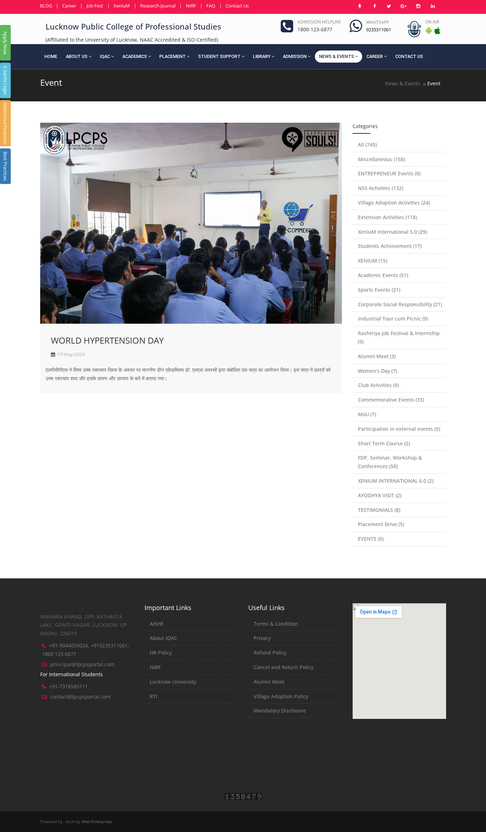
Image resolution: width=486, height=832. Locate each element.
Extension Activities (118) (387, 217)
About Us (77, 56)
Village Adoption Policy (281, 696)
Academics (134, 56)
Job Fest (94, 5)
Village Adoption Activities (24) (394, 202)
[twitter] (389, 6)
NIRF (191, 5)
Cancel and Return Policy (283, 667)
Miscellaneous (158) (381, 159)
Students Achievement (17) (390, 246)
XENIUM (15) (372, 260)
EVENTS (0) (371, 538)
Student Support (219, 56)
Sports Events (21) (379, 289)
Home (50, 56)
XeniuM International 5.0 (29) (392, 231)
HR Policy (161, 652)
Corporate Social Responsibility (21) (400, 304)
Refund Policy (270, 652)
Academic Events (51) (383, 275)
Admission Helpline (319, 22)
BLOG (46, 5)
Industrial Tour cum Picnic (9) (393, 318)
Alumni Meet (269, 681)
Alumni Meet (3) (377, 356)
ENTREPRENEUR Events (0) (389, 173)
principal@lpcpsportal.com (82, 664)
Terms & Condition (276, 623)
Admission (295, 56)
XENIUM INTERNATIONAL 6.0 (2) (395, 480)
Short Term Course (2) (384, 443)
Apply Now (5, 42)
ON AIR (432, 22)
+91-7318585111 (68, 686)
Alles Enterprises (96, 821)
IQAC (105, 56)
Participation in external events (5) (399, 428)
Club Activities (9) (378, 385)
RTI (153, 696)
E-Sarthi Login (5, 80)
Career (69, 5)
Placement (172, 56)
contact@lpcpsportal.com (80, 696)
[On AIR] (359, 6)
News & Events (336, 56)
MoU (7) (367, 414)
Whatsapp (377, 22)
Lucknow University (173, 681)
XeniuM (121, 5)
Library (261, 56)
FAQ (210, 5)
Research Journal (157, 5)
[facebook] (374, 6)
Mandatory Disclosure (280, 710)
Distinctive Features (5, 123)
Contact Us (237, 5)
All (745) (367, 144)
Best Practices (5, 166)
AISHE (157, 623)
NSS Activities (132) (380, 188)
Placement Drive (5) (381, 524)
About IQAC (163, 638)
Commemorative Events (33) (391, 399)
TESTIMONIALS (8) (379, 510)
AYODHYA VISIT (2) (379, 495)
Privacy (262, 638)
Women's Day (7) (377, 370)
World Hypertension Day (107, 340)
